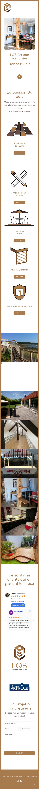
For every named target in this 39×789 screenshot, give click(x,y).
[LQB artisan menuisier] (7, 8)
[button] (20, 687)
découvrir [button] (19, 153)
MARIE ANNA (18, 611)
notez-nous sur (17, 605)
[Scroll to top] (34, 784)
